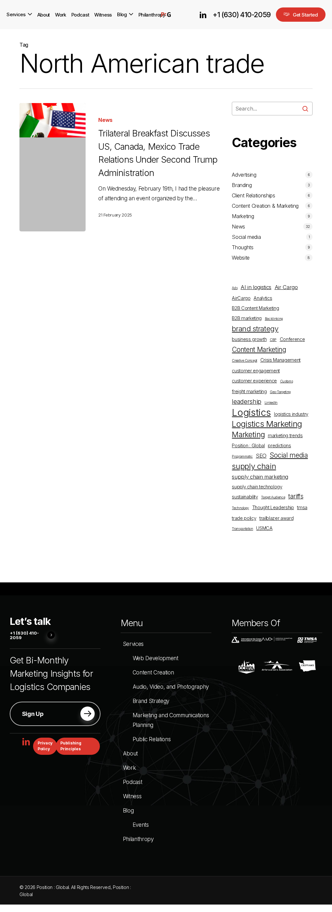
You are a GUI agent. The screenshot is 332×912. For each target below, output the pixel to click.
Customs (286, 381)
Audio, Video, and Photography (171, 687)
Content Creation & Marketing (265, 206)
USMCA (264, 528)
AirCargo (241, 298)
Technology (240, 508)
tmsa (302, 507)
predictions (279, 445)
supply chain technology (257, 486)
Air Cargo (286, 287)
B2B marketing (247, 318)
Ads (234, 288)
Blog (128, 810)
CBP (273, 340)
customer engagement (256, 370)
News (105, 120)
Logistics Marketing (267, 424)
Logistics (251, 412)
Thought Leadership (273, 507)
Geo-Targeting (280, 392)
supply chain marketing (260, 477)
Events (141, 825)
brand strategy (255, 328)
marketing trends (285, 435)
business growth (249, 339)
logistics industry (291, 414)
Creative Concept (244, 360)
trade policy (244, 518)
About (130, 753)
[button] (55, 714)
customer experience (254, 380)
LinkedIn (271, 403)
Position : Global (248, 445)
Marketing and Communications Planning (171, 720)
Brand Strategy (151, 701)
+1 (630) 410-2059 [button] (24, 635)
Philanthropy (138, 839)
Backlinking (274, 319)
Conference (292, 339)
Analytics (263, 298)
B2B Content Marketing (255, 308)
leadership (246, 401)
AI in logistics (256, 287)
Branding (242, 185)
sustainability (245, 496)
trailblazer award (276, 518)
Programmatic (242, 456)
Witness (132, 796)
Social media (246, 237)
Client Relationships (253, 195)
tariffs (295, 496)
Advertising (244, 174)
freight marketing (249, 391)
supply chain (254, 466)
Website (241, 257)
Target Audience (273, 497)
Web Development (155, 658)
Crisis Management (280, 360)
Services (133, 644)
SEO (261, 455)
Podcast (132, 782)
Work (129, 768)
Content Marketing (259, 349)
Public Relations (152, 739)
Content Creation (153, 672)
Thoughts (242, 247)
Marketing (243, 216)
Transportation (242, 529)
